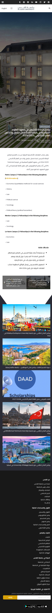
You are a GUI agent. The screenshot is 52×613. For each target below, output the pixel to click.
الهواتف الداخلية (44, 552)
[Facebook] (48, 2)
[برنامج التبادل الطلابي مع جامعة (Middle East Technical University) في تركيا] (26, 402)
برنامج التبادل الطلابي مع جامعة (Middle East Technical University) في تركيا (26, 432)
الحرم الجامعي (45, 493)
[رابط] (26, 8)
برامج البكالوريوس (44, 515)
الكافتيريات (46, 568)
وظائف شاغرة (45, 499)
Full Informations (12, 178)
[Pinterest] (24, 2)
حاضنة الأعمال (45, 580)
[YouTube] (36, 2)
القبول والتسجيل (44, 512)
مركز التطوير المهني (43, 584)
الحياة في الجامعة (44, 562)
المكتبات (47, 496)
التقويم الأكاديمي (44, 546)
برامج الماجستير (45, 518)
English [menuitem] (4, 8)
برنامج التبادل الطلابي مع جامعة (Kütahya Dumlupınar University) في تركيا (27, 334)
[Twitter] (44, 2)
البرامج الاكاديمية (44, 540)
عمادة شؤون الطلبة (43, 577)
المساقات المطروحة (43, 549)
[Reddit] (28, 2)
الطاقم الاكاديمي (44, 543)
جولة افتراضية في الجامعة (41, 565)
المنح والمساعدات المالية (41, 524)
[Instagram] (40, 2)
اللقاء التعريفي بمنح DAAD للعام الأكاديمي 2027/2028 (31, 399)
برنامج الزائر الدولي (44, 527)
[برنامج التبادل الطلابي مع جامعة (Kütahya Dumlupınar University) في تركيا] (26, 305)
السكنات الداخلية (44, 574)
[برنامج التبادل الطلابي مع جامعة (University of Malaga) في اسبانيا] (26, 437)
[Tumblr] (20, 2)
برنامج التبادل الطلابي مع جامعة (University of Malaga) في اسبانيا (28, 465)
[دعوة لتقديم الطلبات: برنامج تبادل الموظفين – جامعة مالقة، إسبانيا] (26, 339)
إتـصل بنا (47, 502)
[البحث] (49, 8)
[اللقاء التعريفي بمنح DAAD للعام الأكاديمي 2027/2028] (26, 371)
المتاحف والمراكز (44, 490)
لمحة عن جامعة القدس (42, 483)
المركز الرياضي (45, 571)
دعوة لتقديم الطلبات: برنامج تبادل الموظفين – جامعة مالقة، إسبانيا (28, 367)
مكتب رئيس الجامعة (43, 487)
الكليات (47, 537)
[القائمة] (11, 8)
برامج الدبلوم (46, 521)
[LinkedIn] (32, 2)
